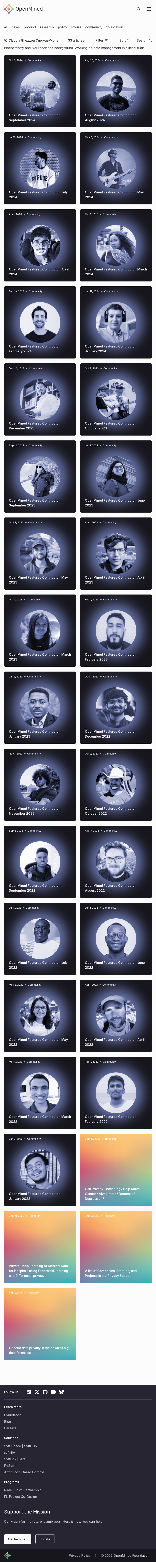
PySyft (9, 1466)
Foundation (114, 27)
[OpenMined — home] (23, 9)
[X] (37, 1392)
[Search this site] (138, 8)
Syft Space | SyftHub (20, 1446)
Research (47, 27)
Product (30, 27)
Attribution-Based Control (24, 1472)
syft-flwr (10, 1453)
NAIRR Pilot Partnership (22, 1490)
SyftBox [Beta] (15, 1459)
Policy (62, 27)
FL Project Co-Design (20, 1497)
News (16, 27)
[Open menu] (149, 8)
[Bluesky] (61, 1392)
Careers (10, 1428)
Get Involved (17, 1539)
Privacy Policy (80, 1555)
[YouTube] (53, 1392)
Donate (44, 1539)
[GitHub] (45, 1392)
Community (93, 27)
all (6, 27)
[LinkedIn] (28, 1392)
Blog (7, 1422)
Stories (76, 27)
